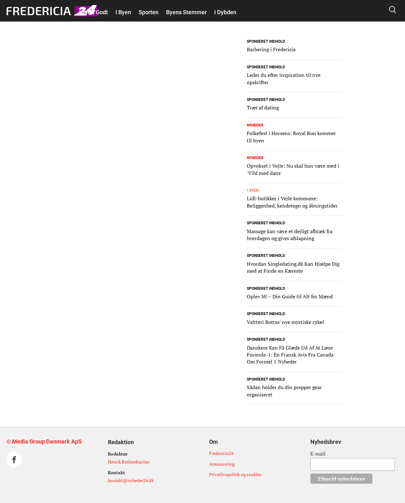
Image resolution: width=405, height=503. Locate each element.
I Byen (123, 12)
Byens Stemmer (186, 12)
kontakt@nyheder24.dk (131, 480)
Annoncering (221, 464)
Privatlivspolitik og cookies (235, 474)
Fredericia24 (221, 453)
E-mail (318, 453)
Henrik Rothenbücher (129, 462)
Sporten (149, 12)
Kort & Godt (93, 12)
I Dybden (225, 12)
